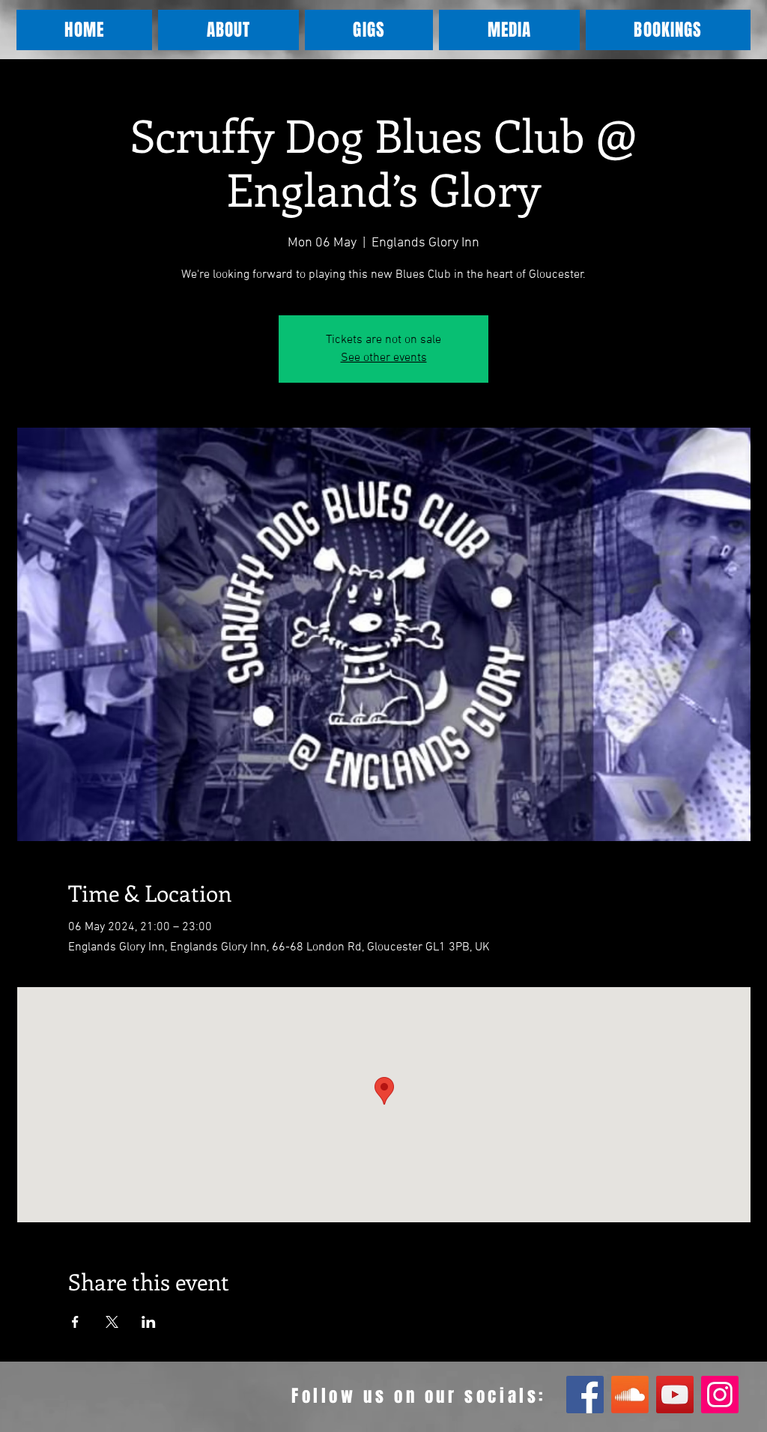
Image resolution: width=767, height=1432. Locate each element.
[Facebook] (585, 1394)
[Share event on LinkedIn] (149, 1322)
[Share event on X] (112, 1322)
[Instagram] (720, 1394)
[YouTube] (675, 1394)
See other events (384, 358)
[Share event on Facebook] (75, 1322)
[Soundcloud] (630, 1394)
